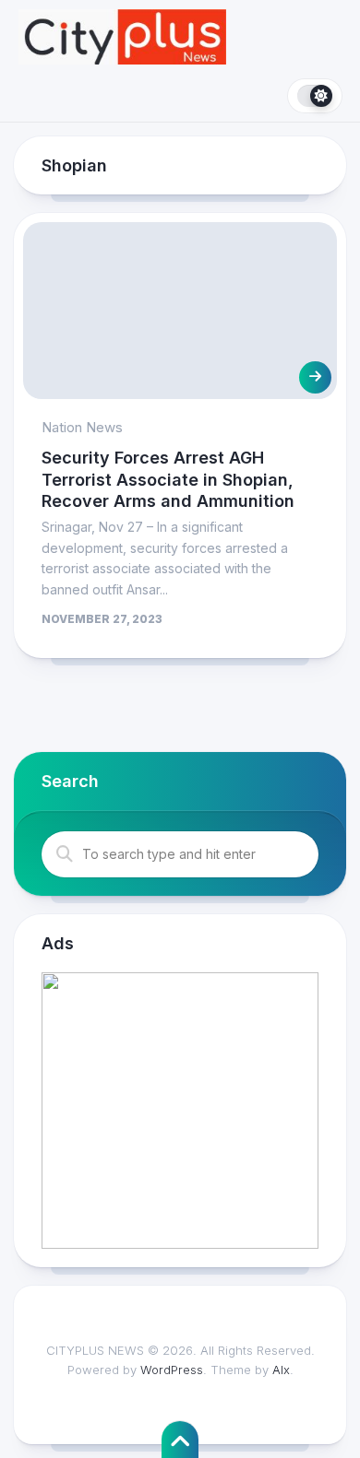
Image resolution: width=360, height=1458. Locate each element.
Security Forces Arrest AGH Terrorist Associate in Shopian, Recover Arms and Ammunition (168, 479)
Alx (281, 1369)
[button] (180, 1110)
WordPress (171, 1369)
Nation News (82, 427)
